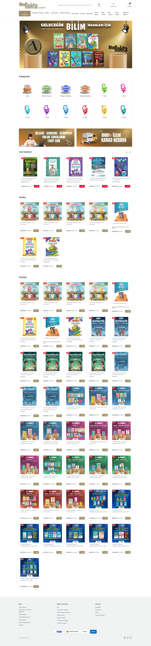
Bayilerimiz (90, 13)
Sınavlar (82, 13)
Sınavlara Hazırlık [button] (64, 13)
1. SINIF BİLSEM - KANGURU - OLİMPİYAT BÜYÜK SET (73, 407)
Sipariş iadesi (61, 617)
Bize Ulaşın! (22, 620)
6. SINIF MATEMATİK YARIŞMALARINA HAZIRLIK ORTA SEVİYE (52, 545)
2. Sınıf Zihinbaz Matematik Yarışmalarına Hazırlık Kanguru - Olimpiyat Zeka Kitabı (51, 259)
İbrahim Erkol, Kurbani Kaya (27, 182)
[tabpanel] (76, 44)
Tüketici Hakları (62, 623)
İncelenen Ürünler (62, 610)
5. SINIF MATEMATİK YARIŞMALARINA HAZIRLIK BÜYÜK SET (98, 511)
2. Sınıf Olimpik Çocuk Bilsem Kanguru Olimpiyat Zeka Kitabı (28, 259)
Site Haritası (22, 607)
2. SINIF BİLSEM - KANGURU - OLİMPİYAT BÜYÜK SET (74, 442)
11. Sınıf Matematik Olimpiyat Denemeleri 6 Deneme (50, 408)
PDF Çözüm (110, 13)
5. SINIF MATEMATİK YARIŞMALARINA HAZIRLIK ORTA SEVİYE (120, 511)
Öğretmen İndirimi (126, 13)
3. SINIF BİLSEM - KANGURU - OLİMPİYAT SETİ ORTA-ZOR (119, 476)
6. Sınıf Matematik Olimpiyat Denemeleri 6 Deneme (50, 373)
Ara (58, 607)
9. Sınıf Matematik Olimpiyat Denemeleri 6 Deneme (119, 373)
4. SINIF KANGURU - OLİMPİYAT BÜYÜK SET (28, 511)
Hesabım (98, 607)
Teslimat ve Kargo (62, 620)
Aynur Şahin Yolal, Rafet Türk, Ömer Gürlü (120, 227)
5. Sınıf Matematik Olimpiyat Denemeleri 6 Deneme (27, 373)
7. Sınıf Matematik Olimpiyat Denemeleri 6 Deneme (73, 373)
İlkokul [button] (47, 13)
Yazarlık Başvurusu (25, 617)
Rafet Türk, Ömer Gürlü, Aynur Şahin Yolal (51, 342)
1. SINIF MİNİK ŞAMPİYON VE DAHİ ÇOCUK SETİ (98, 407)
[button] (129, 5)
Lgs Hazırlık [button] (54, 13)
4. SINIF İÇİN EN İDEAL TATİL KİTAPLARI (96, 223)
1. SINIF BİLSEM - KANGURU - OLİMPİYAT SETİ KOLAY (119, 407)
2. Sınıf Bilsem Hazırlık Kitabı (119, 223)
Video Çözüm (117, 13)
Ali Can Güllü (46, 261)
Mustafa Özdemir (93, 182)
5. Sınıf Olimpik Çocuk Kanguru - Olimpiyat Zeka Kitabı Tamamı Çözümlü (52, 179)
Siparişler (98, 610)
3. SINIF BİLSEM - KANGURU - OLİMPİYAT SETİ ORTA (96, 476)
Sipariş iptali (61, 615)
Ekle (37, 186)
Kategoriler (24, 14)
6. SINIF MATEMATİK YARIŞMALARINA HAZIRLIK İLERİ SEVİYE (28, 545)
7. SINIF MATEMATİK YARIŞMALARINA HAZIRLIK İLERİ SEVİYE (74, 545)
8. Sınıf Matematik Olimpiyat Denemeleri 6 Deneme (96, 373)
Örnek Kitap (96, 13)
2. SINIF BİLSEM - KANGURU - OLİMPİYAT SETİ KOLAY (119, 442)
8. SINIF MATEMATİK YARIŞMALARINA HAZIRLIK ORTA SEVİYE (120, 545)
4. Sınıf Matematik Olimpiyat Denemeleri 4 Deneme (119, 338)
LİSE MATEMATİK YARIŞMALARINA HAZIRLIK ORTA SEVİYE (29, 579)
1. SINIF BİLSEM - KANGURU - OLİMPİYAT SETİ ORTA (27, 442)
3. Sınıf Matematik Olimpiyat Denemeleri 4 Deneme (96, 338)
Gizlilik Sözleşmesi (24, 622)
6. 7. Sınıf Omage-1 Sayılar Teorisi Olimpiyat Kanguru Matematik (75, 179)
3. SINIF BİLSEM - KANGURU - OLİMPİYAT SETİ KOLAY (74, 476)
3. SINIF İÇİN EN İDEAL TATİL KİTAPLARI (73, 223)
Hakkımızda (22, 614)
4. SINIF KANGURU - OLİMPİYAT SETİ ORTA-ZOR (74, 511)
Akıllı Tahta (103, 13)
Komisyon (22, 261)
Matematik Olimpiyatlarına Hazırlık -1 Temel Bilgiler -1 (98, 179)
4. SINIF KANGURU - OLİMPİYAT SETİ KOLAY (51, 511)
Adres (97, 612)
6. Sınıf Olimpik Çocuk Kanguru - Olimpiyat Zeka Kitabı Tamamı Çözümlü (29, 179)
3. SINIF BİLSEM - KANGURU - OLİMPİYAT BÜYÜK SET (51, 476)
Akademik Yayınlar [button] (38, 13)
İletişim (21, 625)
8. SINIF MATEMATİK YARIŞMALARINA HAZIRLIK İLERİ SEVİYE (97, 545)
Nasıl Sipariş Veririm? (63, 612)
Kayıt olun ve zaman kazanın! (25, 610)
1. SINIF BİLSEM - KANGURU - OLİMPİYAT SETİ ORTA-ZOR (50, 442)
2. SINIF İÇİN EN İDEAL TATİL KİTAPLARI (50, 223)
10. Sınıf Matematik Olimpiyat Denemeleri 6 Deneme (27, 408)
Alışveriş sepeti (100, 615)
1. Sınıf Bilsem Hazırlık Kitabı (50, 338)
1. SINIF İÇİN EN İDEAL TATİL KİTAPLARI (27, 223)
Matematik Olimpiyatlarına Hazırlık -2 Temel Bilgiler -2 (120, 179)
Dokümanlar (75, 13)
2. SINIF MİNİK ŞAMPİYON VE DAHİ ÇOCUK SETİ (98, 442)
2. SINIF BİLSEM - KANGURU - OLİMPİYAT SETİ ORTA (28, 476)
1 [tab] (75, 65)
